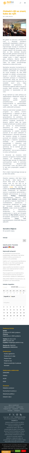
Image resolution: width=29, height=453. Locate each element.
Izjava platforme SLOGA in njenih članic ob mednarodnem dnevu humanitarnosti (13, 268)
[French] (8, 247)
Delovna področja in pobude (12, 363)
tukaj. (11, 187)
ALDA (4, 378)
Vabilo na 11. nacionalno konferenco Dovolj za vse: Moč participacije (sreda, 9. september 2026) (14, 262)
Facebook (15, 408)
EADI (4, 381)
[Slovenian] (4, 247)
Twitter (22, 408)
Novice (11, 16)
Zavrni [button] (23, 451)
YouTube (10, 410)
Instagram (17, 410)
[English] (13, 247)
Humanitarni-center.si (9, 391)
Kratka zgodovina (9, 353)
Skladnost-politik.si (8, 394)
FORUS (5, 375)
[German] (9, 247)
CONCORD (6, 372)
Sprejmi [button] (18, 451)
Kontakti (6, 365)
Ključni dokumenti (9, 407)
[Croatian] (6, 247)
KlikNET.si (14, 420)
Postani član (7, 358)
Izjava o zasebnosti (14, 405)
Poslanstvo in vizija (9, 356)
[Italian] (11, 247)
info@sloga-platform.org (15, 342)
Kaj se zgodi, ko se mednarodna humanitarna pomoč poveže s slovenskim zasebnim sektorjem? (13, 274)
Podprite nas (8, 360)
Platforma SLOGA (19, 417)
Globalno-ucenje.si (8, 388)
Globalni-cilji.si (7, 397)
